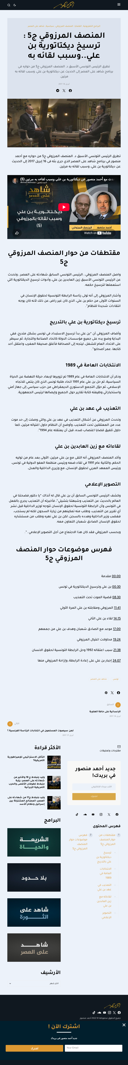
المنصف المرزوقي (64, 26)
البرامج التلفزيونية (91, 26)
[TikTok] (77, 814)
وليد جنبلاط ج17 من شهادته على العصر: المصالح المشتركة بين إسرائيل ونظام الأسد (26, 801)
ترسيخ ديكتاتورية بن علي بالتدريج (103, 857)
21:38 (117, 650)
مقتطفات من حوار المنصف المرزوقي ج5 (107, 840)
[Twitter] (109, 814)
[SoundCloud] (85, 814)
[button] (119, 5)
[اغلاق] (124, 1025)
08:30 (116, 597)
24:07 (117, 661)
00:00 (116, 576)
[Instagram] (101, 814)
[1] (54, 762)
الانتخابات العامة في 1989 (105, 874)
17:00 (117, 629)
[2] (54, 783)
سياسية (50, 26)
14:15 (117, 619)
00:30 (116, 587)
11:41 (117, 608)
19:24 (117, 640)
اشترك (94, 796)
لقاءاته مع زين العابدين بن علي (104, 901)
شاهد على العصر (36, 26)
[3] (54, 803)
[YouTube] (93, 814)
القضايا (78, 26)
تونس (115, 679)
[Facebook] (117, 814)
